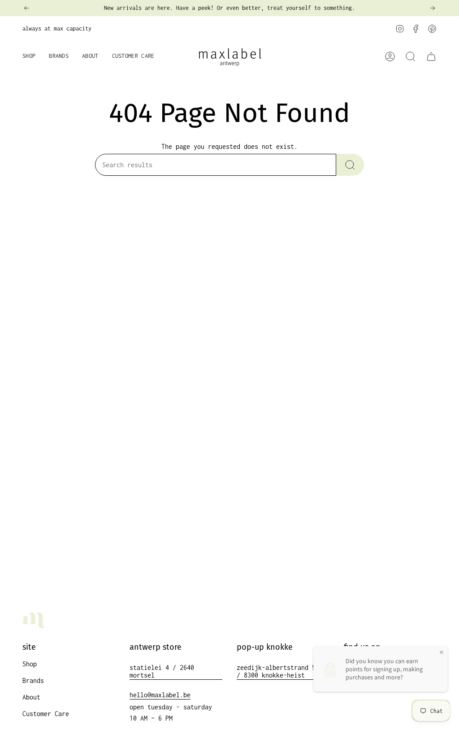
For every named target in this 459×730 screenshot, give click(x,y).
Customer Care (45, 713)
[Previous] (26, 8)
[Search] (350, 165)
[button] (29, 57)
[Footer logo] (33, 620)
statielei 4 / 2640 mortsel (162, 671)
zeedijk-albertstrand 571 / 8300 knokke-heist (280, 671)
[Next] (433, 8)
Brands (33, 680)
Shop (29, 664)
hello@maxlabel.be (160, 695)
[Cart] (431, 56)
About (31, 697)
